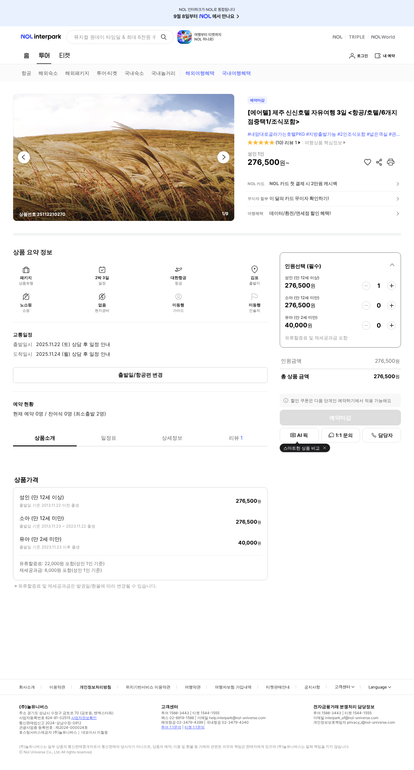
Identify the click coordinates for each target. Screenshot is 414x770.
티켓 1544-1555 (205, 713)
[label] (340, 265)
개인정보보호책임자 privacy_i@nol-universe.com (354, 722)
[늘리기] (391, 286)
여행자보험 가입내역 (233, 687)
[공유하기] (379, 162)
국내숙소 (134, 73)
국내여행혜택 (236, 73)
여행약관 (193, 687)
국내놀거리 (163, 73)
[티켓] (64, 55)
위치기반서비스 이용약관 (148, 687)
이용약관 (57, 687)
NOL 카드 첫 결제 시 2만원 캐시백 (303, 183)
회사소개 (27, 687)
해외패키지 (77, 73)
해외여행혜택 (200, 73)
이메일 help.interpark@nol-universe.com (231, 717)
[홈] (26, 55)
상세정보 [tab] (172, 438)
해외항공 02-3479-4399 (182, 722)
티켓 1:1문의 (195, 727)
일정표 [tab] (108, 438)
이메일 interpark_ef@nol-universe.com (345, 717)
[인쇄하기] (390, 162)
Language (378, 687)
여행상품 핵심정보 (323, 142)
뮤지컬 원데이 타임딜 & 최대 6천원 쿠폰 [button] (114, 37)
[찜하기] (367, 162)
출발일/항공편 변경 (140, 375)
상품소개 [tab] (45, 438)
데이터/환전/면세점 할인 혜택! (300, 213)
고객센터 (342, 686)
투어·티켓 (107, 73)
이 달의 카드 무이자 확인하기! (299, 198)
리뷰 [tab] (236, 438)
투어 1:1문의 (171, 727)
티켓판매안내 (278, 687)
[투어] (44, 55)
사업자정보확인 (84, 717)
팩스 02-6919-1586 (177, 717)
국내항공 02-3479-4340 (227, 722)
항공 (26, 73)
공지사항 (312, 687)
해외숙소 (48, 73)
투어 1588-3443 (175, 713)
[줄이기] (366, 286)
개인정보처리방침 (95, 687)
